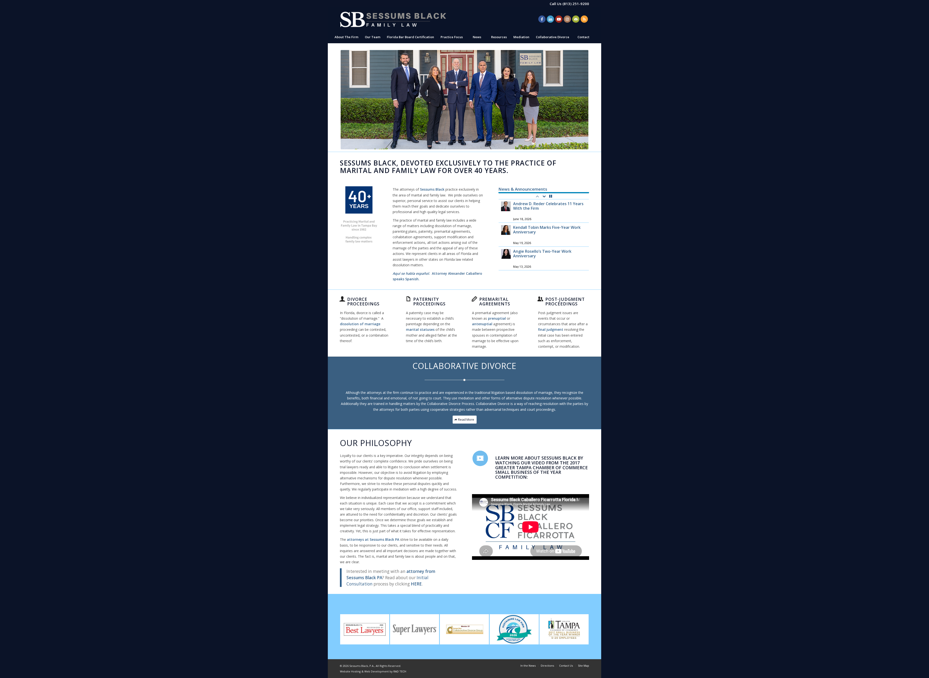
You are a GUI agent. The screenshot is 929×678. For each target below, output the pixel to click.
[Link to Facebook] (542, 19)
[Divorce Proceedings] (342, 299)
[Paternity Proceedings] (408, 299)
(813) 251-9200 (575, 3)
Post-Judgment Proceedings (565, 301)
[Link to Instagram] (567, 19)
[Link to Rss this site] (584, 19)
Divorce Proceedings (363, 301)
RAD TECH (399, 671)
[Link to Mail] (575, 19)
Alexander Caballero (465, 273)
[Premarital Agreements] (474, 299)
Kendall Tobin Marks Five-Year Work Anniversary (547, 206)
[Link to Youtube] (558, 19)
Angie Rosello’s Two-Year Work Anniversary (542, 230)
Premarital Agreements (494, 301)
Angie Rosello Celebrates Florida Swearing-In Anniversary (543, 254)
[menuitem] (346, 37)
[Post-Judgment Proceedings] (540, 299)
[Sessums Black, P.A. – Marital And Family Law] (393, 19)
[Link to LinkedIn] (550, 19)
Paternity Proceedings (429, 301)
